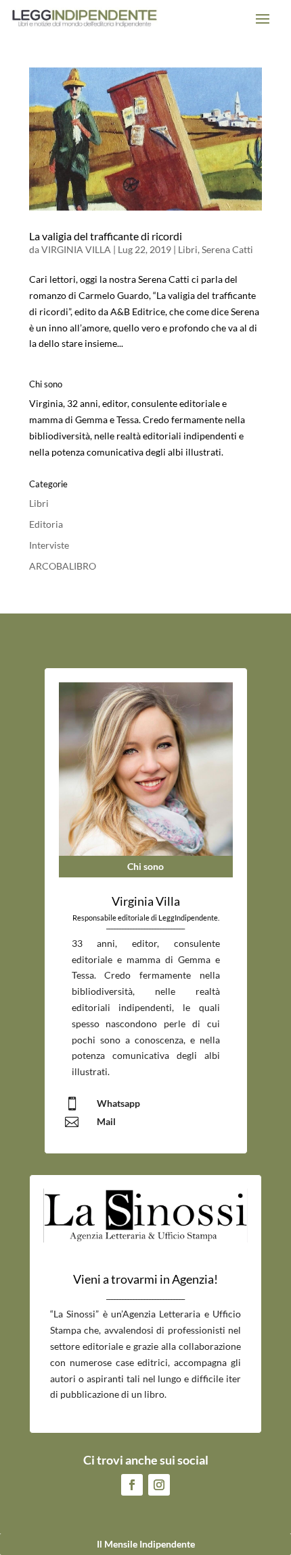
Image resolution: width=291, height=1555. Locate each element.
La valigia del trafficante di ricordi (105, 235)
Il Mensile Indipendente (146, 1544)
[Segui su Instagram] (159, 1485)
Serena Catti (227, 249)
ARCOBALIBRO (62, 566)
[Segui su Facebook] (132, 1485)
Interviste (49, 545)
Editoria (46, 524)
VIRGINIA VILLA (76, 249)
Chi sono (145, 866)
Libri (188, 249)
